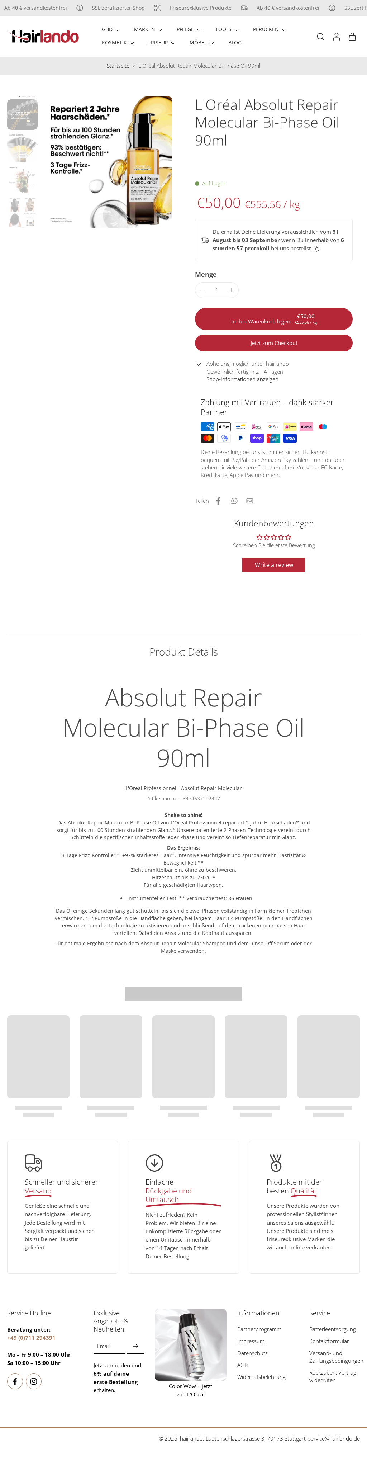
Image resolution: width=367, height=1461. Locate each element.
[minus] (202, 290)
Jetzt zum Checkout (274, 343)
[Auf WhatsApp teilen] (234, 501)
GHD (107, 29)
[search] (320, 36)
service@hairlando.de (334, 1438)
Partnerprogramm (259, 1329)
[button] (274, 319)
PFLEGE (185, 29)
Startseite (118, 66)
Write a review (274, 565)
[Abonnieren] (135, 1346)
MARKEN (144, 29)
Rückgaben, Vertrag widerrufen (332, 1376)
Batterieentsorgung (332, 1329)
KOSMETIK (114, 42)
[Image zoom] (106, 162)
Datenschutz (252, 1353)
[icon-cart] (352, 36)
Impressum (250, 1341)
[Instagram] (34, 1381)
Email (103, 1346)
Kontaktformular (329, 1341)
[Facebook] (15, 1381)
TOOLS (223, 29)
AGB (242, 1365)
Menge (206, 274)
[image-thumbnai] (22, 114)
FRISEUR (158, 42)
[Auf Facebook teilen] (218, 501)
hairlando (191, 1438)
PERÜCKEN (266, 29)
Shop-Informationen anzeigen (242, 379)
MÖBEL (198, 42)
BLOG (235, 42)
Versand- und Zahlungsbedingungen (336, 1356)
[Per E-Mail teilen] (250, 501)
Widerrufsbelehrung (261, 1377)
